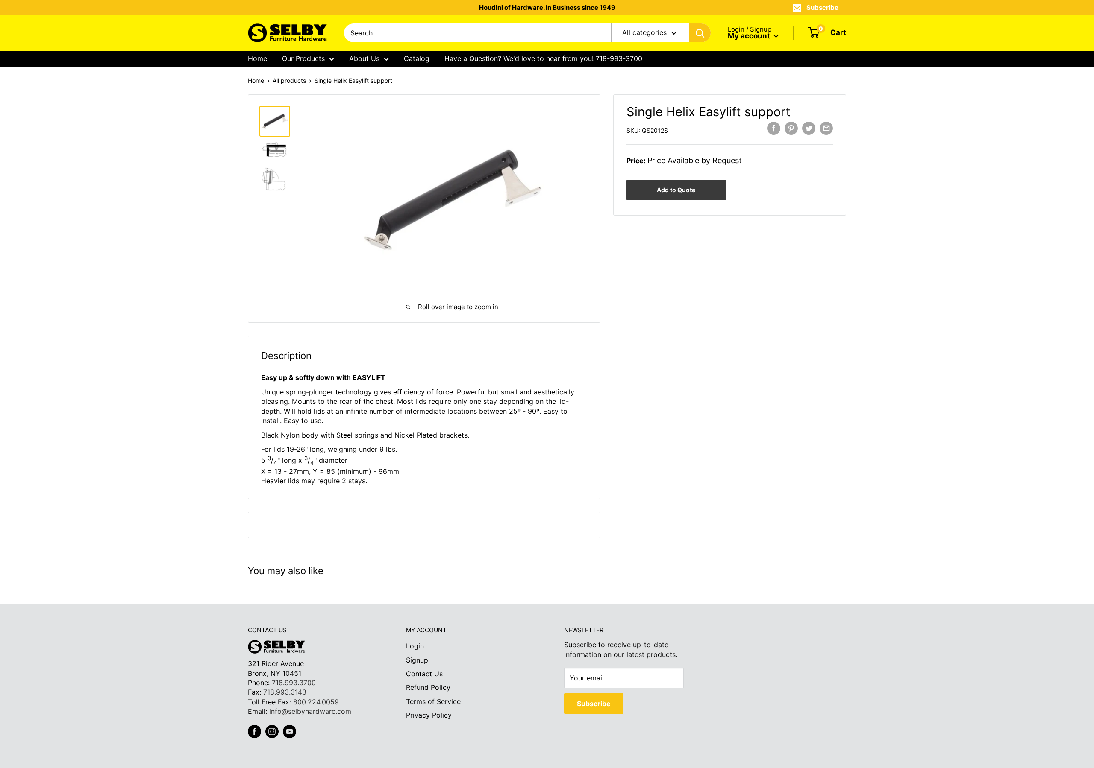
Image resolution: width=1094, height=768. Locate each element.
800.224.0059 (316, 702)
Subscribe (822, 7)
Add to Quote (676, 189)
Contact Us (424, 673)
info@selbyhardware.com (310, 711)
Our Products (303, 58)
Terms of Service (433, 701)
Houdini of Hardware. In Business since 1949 (547, 7)
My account (750, 36)
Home (257, 58)
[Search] (700, 32)
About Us (364, 58)
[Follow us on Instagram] (272, 731)
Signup (417, 660)
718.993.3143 (284, 692)
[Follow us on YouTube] (289, 731)
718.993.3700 (294, 682)
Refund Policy (428, 687)
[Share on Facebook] (773, 128)
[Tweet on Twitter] (808, 128)
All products (289, 80)
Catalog (416, 58)
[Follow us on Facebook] (254, 731)
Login (415, 646)
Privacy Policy (429, 715)
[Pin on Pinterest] (791, 128)
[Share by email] (826, 128)
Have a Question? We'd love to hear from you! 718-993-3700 (543, 58)
